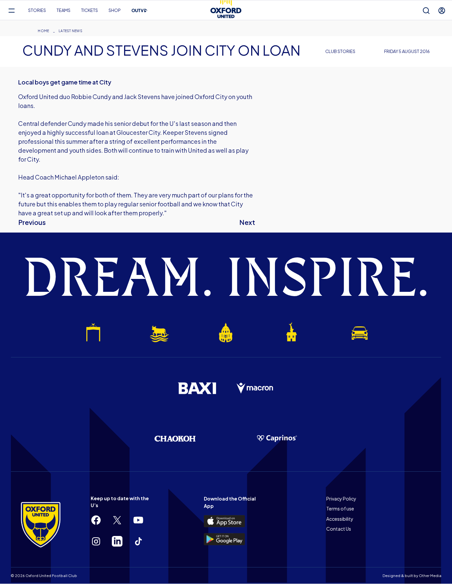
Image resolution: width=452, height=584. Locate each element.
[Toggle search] (426, 10)
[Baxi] (196, 388)
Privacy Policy (341, 499)
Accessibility (339, 519)
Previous (32, 222)
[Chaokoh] (175, 438)
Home (43, 31)
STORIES (37, 10)
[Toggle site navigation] (11, 10)
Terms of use (340, 508)
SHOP (115, 10)
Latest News (70, 31)
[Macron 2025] (255, 388)
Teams (63, 10)
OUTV (139, 10)
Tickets (89, 10)
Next (247, 222)
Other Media (430, 575)
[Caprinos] (276, 438)
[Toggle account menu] (442, 10)
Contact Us (338, 529)
